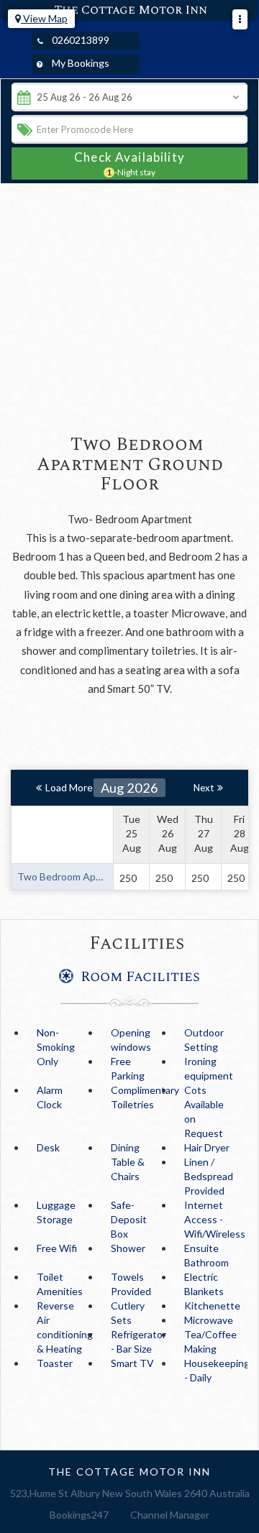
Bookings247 (79, 1515)
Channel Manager (169, 1515)
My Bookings (80, 63)
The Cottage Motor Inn (130, 10)
